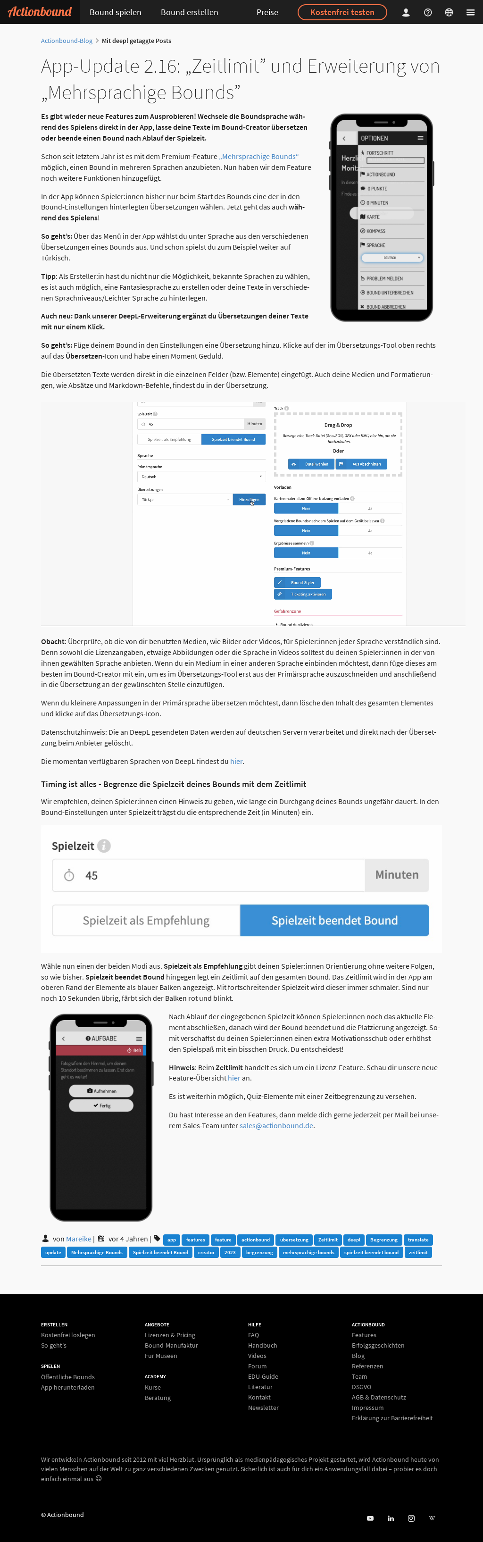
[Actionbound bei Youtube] (370, 1518)
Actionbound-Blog (66, 40)
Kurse (153, 1387)
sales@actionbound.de (276, 1125)
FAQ (253, 1335)
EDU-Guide (263, 1376)
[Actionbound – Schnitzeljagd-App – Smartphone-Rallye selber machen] (40, 12)
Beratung (158, 1397)
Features (364, 1335)
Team (359, 1376)
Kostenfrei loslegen (68, 1335)
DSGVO (361, 1387)
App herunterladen (68, 1387)
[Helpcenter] (429, 12)
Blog (358, 1355)
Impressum (368, 1407)
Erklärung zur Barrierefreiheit (392, 1418)
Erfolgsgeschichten (378, 1345)
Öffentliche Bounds (68, 1377)
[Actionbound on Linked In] (391, 1518)
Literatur (260, 1387)
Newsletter (263, 1407)
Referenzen (367, 1366)
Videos (257, 1355)
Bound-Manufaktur (171, 1345)
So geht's (54, 1345)
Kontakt (259, 1397)
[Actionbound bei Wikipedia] (432, 1518)
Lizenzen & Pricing (170, 1335)
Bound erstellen (189, 12)
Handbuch (262, 1345)
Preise (267, 12)
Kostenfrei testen (342, 12)
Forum (257, 1366)
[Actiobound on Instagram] (411, 1518)
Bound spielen (116, 12)
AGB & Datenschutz (379, 1397)
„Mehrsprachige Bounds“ (259, 156)
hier (236, 761)
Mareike (79, 1238)
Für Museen (161, 1355)
